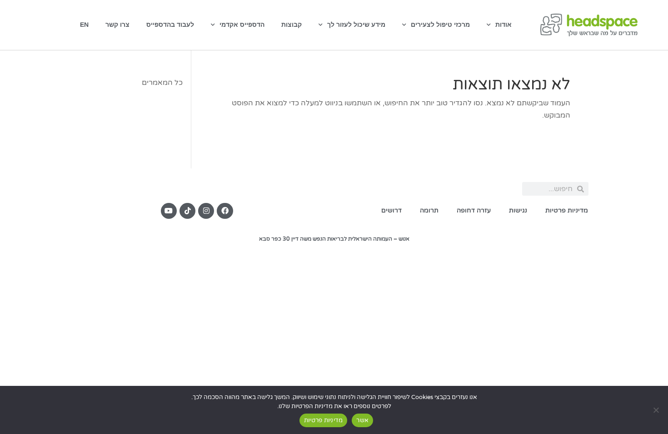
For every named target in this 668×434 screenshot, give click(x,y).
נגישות (518, 210)
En (84, 24)
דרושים (391, 210)
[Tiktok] (187, 211)
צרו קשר (117, 24)
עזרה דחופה (474, 210)
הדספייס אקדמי (241, 24)
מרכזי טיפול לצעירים (440, 24)
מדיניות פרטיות (566, 210)
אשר (362, 420)
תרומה (429, 210)
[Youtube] (169, 211)
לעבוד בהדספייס (170, 24)
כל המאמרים (162, 82)
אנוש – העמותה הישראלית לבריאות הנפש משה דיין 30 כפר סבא (334, 239)
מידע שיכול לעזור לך (356, 24)
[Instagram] (206, 211)
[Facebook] (225, 211)
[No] (656, 409)
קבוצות (291, 24)
